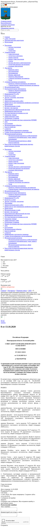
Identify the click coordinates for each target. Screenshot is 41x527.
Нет (4, 264)
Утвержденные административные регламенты (23, 85)
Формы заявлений (14, 75)
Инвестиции (9, 208)
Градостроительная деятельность (15, 193)
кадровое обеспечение (15, 66)
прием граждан (13, 57)
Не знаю (5, 265)
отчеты (10, 61)
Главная (3, 290)
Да (4, 262)
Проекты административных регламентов (22, 83)
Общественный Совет (12, 220)
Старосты (8, 232)
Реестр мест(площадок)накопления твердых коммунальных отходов (19, 249)
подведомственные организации (19, 64)
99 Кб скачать (3, 321)
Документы (8, 172)
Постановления (13, 71)
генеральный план (14, 92)
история (11, 49)
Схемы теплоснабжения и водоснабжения (18, 236)
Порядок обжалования (15, 76)
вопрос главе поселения (16, 59)
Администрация (10, 156)
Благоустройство (10, 231)
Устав (10, 80)
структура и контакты (15, 56)
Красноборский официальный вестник (17, 213)
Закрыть (3, 499)
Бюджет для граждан (11, 212)
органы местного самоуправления (19, 63)
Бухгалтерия (9, 227)
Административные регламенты (18, 78)
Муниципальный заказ (12, 191)
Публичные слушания (12, 222)
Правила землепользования (17, 90)
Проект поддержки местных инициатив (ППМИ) (21, 224)
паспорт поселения (14, 47)
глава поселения (13, 54)
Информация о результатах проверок (17, 234)
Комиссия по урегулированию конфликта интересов (22, 206)
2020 (29, 290)
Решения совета (13, 69)
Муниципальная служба (12, 210)
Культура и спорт (10, 199)
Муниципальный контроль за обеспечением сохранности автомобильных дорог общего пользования (22, 137)
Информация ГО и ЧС (12, 198)
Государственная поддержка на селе (16, 217)
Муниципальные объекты (13, 229)
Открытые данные (11, 219)
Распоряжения (13, 73)
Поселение (8, 149)
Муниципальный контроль (13, 238)
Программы (8, 203)
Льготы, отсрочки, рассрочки (14, 201)
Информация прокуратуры (13, 215)
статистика (12, 50)
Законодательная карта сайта (14, 205)
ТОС (6, 226)
